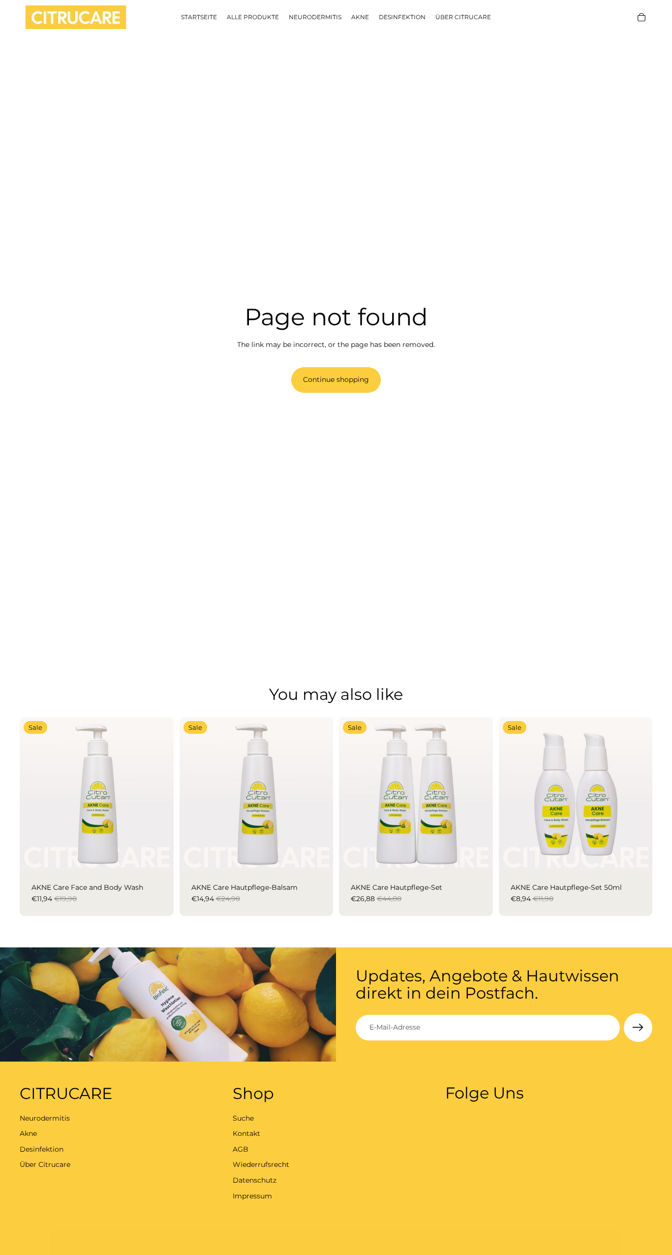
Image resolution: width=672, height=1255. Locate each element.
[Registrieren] (638, 1027)
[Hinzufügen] (158, 856)
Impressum (252, 1196)
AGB (240, 1149)
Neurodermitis (45, 1118)
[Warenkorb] (641, 17)
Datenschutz (254, 1180)
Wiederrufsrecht (261, 1164)
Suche (243, 1118)
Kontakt (246, 1133)
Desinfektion (41, 1149)
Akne (28, 1133)
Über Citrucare (45, 1164)
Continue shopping (336, 379)
